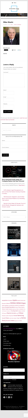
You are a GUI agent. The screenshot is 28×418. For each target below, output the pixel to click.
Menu (15, 2)
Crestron (22, 305)
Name (5, 90)
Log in (4, 339)
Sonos (23, 318)
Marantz (5, 313)
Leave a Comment (17, 24)
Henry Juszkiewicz (20, 309)
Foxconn (16, 307)
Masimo (9, 313)
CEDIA (13, 303)
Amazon (10, 300)
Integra (19, 310)
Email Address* (5, 147)
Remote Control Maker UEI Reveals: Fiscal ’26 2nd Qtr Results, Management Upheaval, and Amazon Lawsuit (13, 205)
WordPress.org (6, 345)
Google (10, 309)
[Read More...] (22, 185)
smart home (11, 318)
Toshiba (20, 320)
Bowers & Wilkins (6, 303)
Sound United (10, 320)
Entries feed (6, 341)
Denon (3, 307)
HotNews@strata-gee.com (14, 333)
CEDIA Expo (21, 303)
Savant (3, 318)
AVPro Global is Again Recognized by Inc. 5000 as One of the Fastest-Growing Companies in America (13, 192)
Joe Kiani (23, 310)
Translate (14, 379)
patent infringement (9, 315)
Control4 (6, 305)
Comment (6, 72)
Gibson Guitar (5, 309)
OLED (17, 313)
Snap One (19, 318)
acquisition (5, 300)
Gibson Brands (21, 307)
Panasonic (4, 315)
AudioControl (20, 300)
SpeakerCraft (17, 320)
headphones (14, 309)
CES (3, 305)
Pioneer (15, 315)
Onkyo (21, 313)
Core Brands (11, 305)
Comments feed (7, 343)
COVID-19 (16, 305)
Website (5, 104)
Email (5, 97)
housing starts (14, 311)
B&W (24, 300)
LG (2, 313)
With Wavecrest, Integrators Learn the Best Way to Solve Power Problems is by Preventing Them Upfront (13, 198)
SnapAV (15, 318)
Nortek (14, 313)
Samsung (20, 315)
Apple (15, 300)
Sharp (7, 318)
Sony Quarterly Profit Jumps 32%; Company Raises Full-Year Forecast (13, 180)
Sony (4, 320)
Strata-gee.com (14, 9)
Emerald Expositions (10, 307)
